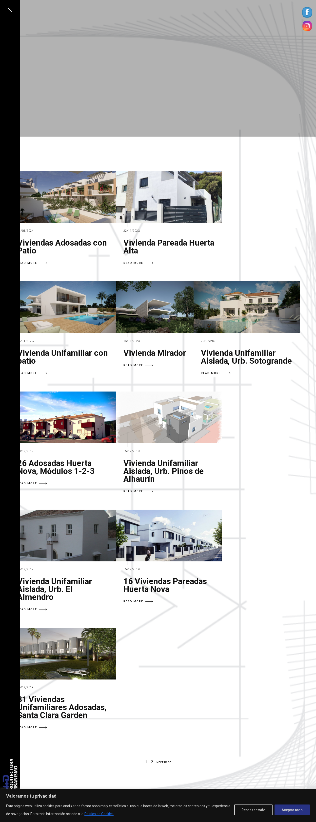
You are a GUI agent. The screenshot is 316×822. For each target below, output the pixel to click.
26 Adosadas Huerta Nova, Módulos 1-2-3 (56, 467)
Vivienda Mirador (154, 353)
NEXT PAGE (164, 762)
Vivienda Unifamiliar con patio (62, 357)
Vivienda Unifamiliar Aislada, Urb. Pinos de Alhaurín (163, 471)
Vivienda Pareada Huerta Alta (168, 246)
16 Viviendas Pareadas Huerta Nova (165, 585)
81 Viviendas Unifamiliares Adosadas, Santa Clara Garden (62, 707)
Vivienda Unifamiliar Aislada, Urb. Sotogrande (246, 357)
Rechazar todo (253, 810)
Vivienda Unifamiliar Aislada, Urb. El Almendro (54, 589)
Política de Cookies (99, 814)
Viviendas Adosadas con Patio (62, 246)
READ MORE (27, 263)
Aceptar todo (292, 810)
